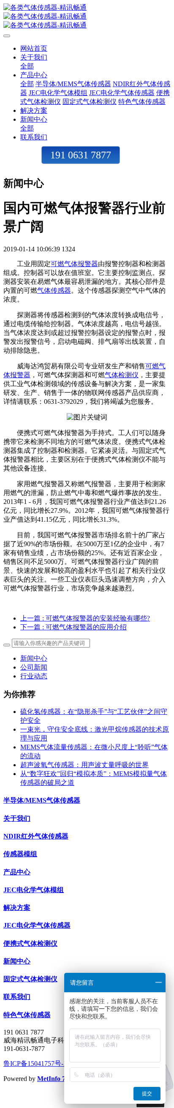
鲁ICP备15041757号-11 (36, 1063)
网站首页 (33, 48)
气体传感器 (54, 290)
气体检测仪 (122, 374)
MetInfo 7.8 (54, 1078)
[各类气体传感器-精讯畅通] (87, 16)
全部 (27, 66)
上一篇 (85, 618)
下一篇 (73, 627)
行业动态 (33, 676)
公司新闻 (33, 667)
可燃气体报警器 (74, 263)
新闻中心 (33, 658)
